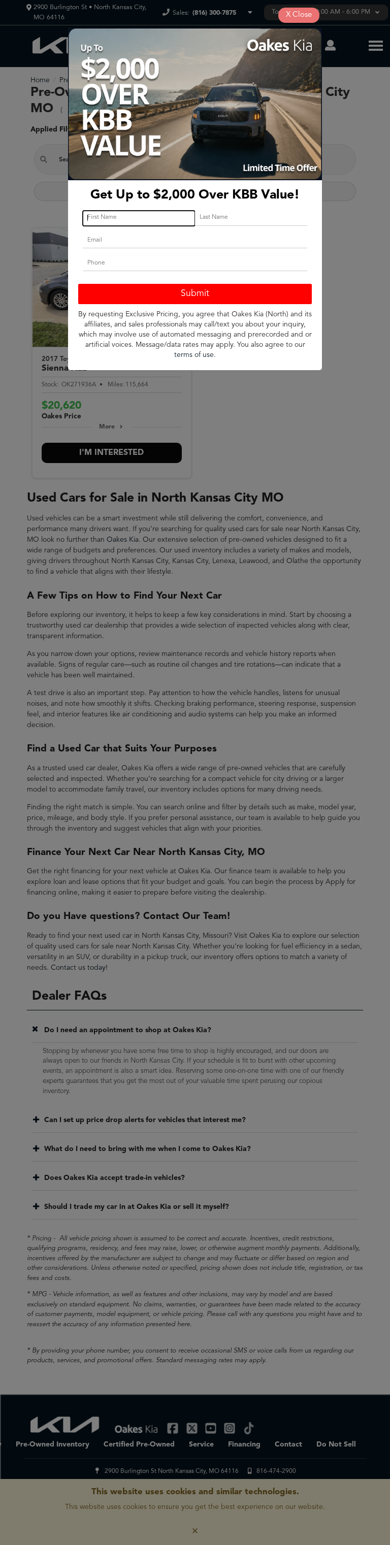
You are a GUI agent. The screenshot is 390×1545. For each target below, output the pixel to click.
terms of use (194, 354)
